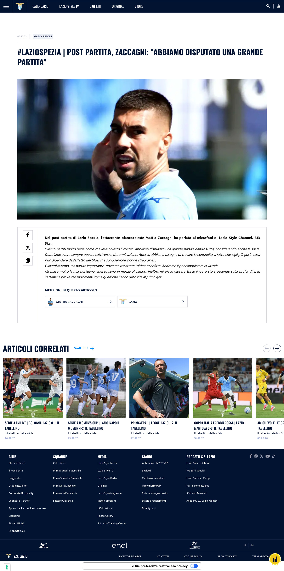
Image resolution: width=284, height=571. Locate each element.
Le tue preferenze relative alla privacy (159, 566)
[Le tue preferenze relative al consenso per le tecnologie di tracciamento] (6, 567)
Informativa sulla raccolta (105, 566)
